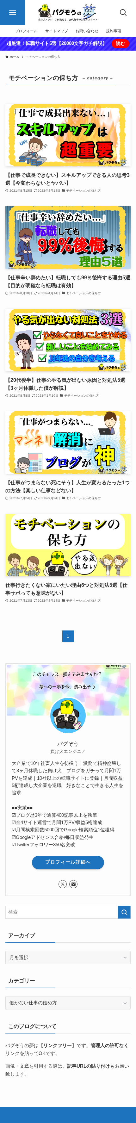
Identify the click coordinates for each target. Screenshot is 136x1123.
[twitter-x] (63, 884)
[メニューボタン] (12, 12)
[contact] (73, 884)
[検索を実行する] (124, 912)
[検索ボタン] (123, 12)
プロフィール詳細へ (68, 862)
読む (120, 43)
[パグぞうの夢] (68, 12)
